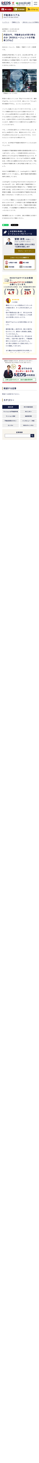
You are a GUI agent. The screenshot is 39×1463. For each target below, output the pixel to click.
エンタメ (10, 425)
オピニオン (28, 411)
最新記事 (10, 407)
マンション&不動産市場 (10, 411)
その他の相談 (27, 267)
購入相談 (26, 262)
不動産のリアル (16, 22)
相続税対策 (28, 416)
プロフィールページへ (25, 251)
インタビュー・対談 (28, 421)
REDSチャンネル (28, 425)
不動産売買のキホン (11, 421)
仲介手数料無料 (28, 407)
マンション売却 (10, 416)
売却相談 (11, 267)
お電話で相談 (13, 262)
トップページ (5, 22)
